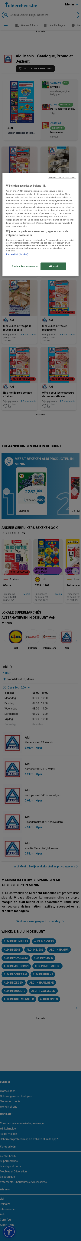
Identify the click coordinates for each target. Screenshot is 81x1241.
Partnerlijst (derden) (17, 254)
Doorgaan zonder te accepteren (62, 177)
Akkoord (53, 266)
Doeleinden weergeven (25, 266)
